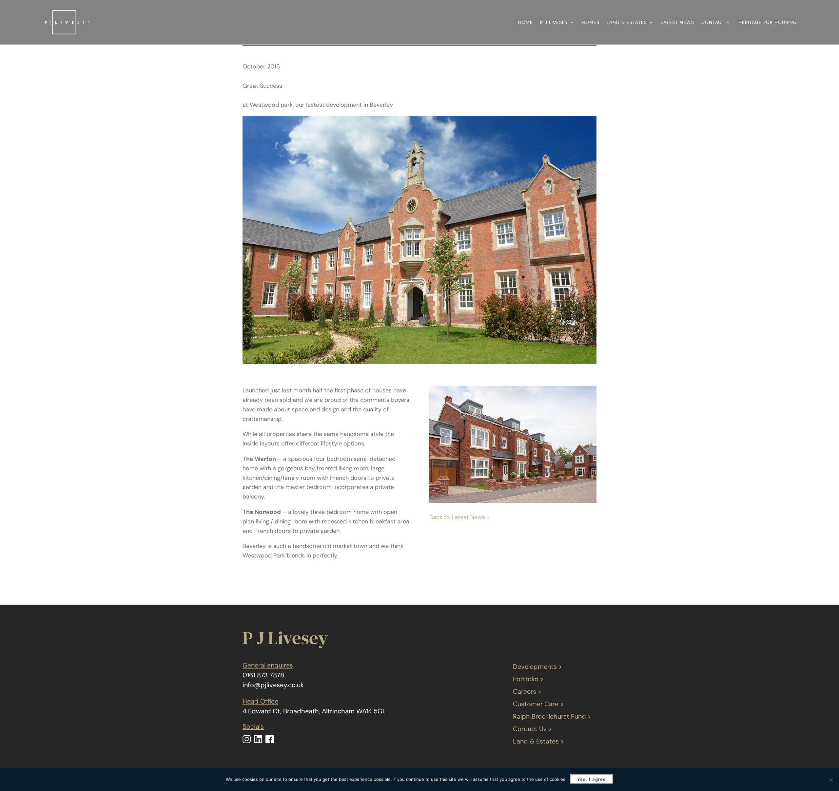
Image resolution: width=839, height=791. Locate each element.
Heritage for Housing (767, 22)
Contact (713, 22)
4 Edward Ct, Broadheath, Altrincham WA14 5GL (314, 711)
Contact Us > (532, 729)
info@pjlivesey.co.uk (273, 685)
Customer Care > (538, 704)
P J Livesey (554, 22)
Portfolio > (528, 679)
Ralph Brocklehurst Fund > (552, 716)
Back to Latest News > (459, 517)
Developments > (537, 666)
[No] (831, 779)
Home (525, 22)
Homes (590, 22)
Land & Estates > (538, 741)
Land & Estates (627, 22)
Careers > (527, 691)
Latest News (677, 22)
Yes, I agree (591, 779)
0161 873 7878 (263, 675)
